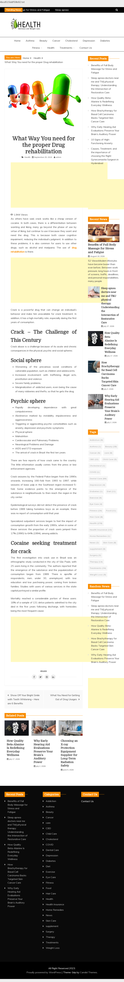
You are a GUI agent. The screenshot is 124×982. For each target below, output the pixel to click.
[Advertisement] (59, 185)
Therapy (96, 562)
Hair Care (96, 517)
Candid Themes (88, 972)
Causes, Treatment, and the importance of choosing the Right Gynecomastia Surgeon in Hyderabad (105, 156)
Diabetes (105, 40)
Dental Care (98, 478)
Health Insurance (101, 530)
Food (111, 510)
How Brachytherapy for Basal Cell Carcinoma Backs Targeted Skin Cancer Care (110, 374)
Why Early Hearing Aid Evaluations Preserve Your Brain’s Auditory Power (43, 751)
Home (17, 40)
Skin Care (109, 542)
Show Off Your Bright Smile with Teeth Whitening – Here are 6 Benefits (24, 699)
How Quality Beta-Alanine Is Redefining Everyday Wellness (15, 748)
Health (50, 47)
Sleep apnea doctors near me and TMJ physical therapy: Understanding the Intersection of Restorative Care (105, 85)
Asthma (30, 40)
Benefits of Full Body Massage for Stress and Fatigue (104, 69)
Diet (111, 491)
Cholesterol (71, 40)
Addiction (96, 440)
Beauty (43, 40)
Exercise (96, 498)
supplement (97, 549)
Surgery (95, 555)
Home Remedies (100, 536)
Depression (89, 40)
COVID (95, 472)
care (108, 453)
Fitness (36, 47)
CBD (94, 459)
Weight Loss (98, 574)
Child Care (110, 459)
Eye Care (96, 504)
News (94, 542)
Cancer (56, 40)
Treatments (66, 47)
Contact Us (86, 47)
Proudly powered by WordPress (44, 972)
